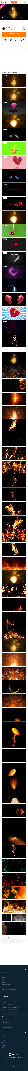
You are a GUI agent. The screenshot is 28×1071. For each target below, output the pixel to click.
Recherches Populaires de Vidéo (9, 1023)
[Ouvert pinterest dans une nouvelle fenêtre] (13, 1068)
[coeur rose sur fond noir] (13, 107)
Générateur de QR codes (7, 1001)
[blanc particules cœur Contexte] (13, 257)
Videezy (4, 985)
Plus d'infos (5, 47)
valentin (12, 948)
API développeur (6, 992)
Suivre (23, 29)
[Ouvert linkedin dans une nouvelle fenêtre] (11, 1068)
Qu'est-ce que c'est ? (16, 45)
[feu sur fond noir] (13, 782)
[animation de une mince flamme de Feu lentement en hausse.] (9, 917)
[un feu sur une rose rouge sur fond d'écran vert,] (13, 230)
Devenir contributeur (7, 1038)
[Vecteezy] (2, 2)
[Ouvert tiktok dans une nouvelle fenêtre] (15, 1068)
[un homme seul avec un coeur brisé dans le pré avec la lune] (13, 134)
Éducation (4, 990)
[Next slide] (22, 948)
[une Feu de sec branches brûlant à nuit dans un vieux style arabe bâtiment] (13, 936)
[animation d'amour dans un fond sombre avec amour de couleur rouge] (13, 271)
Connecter (21, 2)
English (4, 1046)
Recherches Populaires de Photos (9, 1020)
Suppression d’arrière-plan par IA (9, 998)
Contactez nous (5, 1033)
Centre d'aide (5, 1031)
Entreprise (4, 987)
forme (18, 948)
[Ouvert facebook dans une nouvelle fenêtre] (7, 1068)
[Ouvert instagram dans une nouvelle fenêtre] (9, 1068)
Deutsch (4, 1053)
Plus (3, 1058)
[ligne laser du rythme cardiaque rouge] (13, 189)
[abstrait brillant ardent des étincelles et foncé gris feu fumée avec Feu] (13, 371)
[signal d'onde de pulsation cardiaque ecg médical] (13, 285)
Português (4, 1051)
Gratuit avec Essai (14, 34)
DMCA (3, 1011)
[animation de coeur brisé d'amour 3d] (13, 161)
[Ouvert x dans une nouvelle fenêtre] (17, 1068)
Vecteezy (4, 982)
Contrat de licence (6, 1009)
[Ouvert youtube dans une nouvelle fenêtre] (20, 1068)
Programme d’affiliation (7, 1014)
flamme (5, 948)
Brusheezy (4, 980)
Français (4, 1056)
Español (4, 1048)
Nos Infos (4, 1036)
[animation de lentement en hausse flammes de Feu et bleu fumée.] (4, 917)
